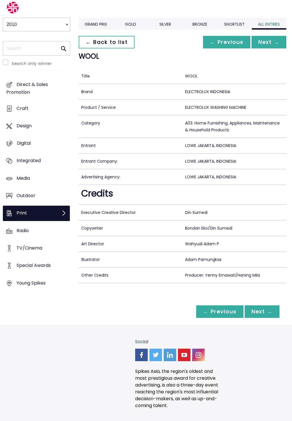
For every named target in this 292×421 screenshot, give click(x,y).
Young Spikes (31, 283)
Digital (24, 143)
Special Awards (34, 265)
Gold (130, 24)
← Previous (227, 42)
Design (24, 125)
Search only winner (32, 63)
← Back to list (107, 42)
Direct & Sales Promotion (27, 88)
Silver (165, 24)
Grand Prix (96, 24)
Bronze (199, 24)
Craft (23, 108)
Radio (23, 230)
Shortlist (234, 24)
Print (22, 213)
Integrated (29, 161)
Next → (268, 42)
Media (23, 178)
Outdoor (26, 196)
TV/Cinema (29, 248)
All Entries (269, 24)
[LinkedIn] (170, 355)
